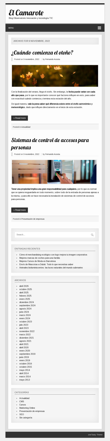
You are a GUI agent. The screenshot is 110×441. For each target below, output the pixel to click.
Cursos (22, 405)
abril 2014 (24, 373)
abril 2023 (24, 328)
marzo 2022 (25, 334)
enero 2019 (24, 360)
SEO (21, 414)
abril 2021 (24, 344)
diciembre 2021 (26, 338)
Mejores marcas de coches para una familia (39, 258)
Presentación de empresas (33, 219)
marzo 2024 (25, 315)
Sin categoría (25, 417)
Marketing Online (27, 408)
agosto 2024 (25, 309)
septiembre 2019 (27, 354)
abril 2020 (24, 347)
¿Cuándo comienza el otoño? (42, 52)
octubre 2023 (25, 321)
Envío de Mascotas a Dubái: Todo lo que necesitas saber (46, 264)
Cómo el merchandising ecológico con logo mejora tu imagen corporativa (53, 255)
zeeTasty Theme (95, 435)
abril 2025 (24, 292)
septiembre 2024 (27, 305)
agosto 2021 (25, 341)
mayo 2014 (24, 370)
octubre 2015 (25, 367)
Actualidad (25, 127)
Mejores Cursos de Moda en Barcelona (37, 261)
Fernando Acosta (52, 59)
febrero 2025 (25, 296)
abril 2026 (24, 286)
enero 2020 (24, 351)
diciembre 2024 (26, 302)
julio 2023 (23, 325)
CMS (21, 401)
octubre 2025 (25, 289)
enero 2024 (24, 318)
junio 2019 (24, 357)
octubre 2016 (25, 363)
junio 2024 (24, 312)
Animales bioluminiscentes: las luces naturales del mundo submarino (51, 267)
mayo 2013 (24, 380)
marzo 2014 (25, 376)
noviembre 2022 (26, 331)
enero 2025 (24, 299)
